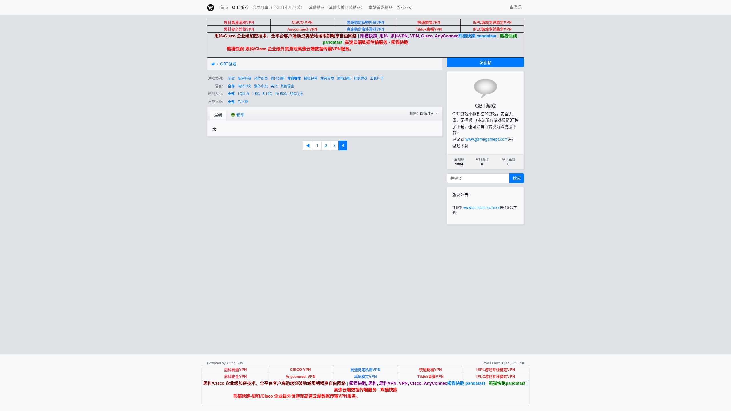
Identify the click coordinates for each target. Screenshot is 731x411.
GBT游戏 (240, 7)
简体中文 (244, 85)
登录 (517, 7)
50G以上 (296, 93)
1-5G (256, 93)
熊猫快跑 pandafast (477, 36)
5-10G (267, 93)
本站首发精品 (381, 7)
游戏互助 (405, 7)
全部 (231, 78)
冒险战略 (277, 78)
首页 (224, 7)
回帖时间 (427, 113)
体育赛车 (294, 78)
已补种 (243, 101)
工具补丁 (377, 78)
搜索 (517, 178)
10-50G (281, 93)
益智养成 (327, 78)
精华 (239, 115)
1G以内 (243, 93)
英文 (274, 85)
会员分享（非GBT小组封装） (278, 7)
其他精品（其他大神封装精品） (337, 7)
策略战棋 (344, 78)
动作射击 (261, 78)
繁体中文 (261, 85)
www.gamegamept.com (486, 139)
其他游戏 (360, 78)
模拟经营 (311, 78)
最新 (218, 115)
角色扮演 (244, 78)
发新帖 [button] (485, 62)
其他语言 (287, 85)
